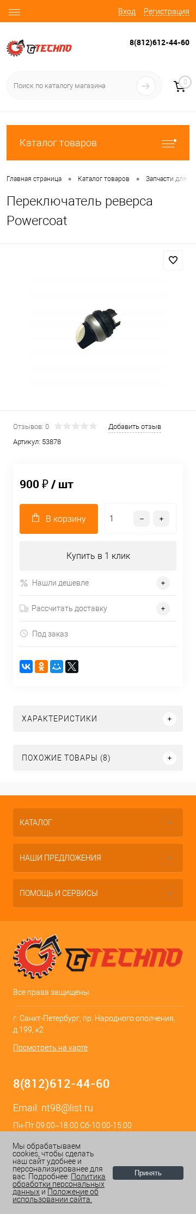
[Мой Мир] (56, 666)
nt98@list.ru (67, 1107)
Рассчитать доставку (69, 608)
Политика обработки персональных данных (59, 1184)
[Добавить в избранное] (173, 260)
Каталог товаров (58, 142)
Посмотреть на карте (50, 1047)
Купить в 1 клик (98, 556)
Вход (127, 11)
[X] (71, 666)
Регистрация (166, 11)
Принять (148, 1173)
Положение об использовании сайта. (56, 1195)
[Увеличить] (98, 329)
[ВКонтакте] (26, 666)
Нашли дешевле (60, 582)
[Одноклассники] (41, 666)
